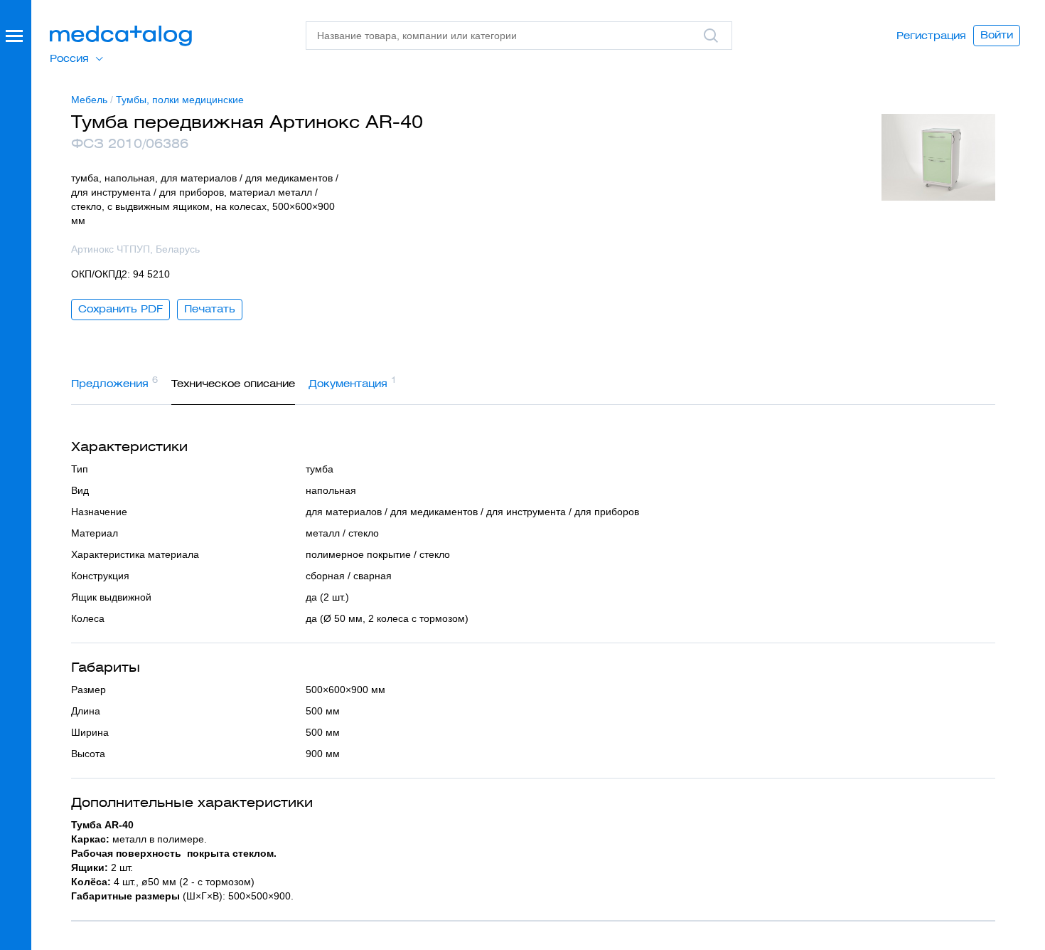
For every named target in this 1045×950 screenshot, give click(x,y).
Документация (353, 382)
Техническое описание (233, 383)
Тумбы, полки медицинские (180, 99)
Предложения (114, 382)
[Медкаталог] (121, 36)
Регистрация (931, 35)
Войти (996, 34)
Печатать (209, 308)
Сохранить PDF (120, 308)
